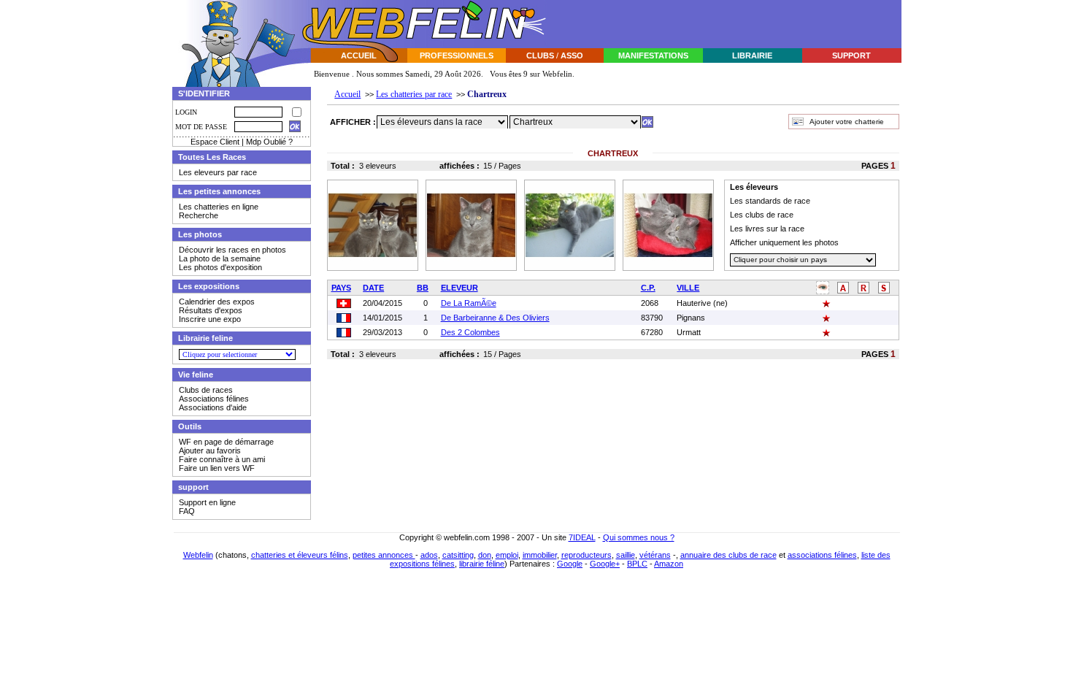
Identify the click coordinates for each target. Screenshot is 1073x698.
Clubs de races (206, 390)
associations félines (822, 555)
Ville (688, 287)
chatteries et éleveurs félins (299, 555)
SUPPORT (851, 55)
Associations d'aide (213, 407)
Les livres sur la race (767, 228)
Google (569, 563)
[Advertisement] (725, 24)
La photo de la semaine (220, 258)
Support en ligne (207, 502)
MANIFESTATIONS (653, 55)
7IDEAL (582, 537)
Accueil (347, 94)
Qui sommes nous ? (638, 537)
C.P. (648, 287)
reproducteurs (586, 555)
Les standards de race (770, 200)
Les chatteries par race (414, 94)
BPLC (637, 563)
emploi (507, 555)
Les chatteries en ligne (218, 206)
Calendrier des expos (217, 301)
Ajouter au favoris (210, 450)
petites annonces (384, 555)
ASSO (572, 55)
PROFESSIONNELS (456, 55)
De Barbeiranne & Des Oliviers (495, 317)
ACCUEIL (359, 55)
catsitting (458, 555)
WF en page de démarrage (226, 441)
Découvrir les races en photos (232, 249)
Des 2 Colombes (470, 332)
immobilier (540, 555)
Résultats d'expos (210, 310)
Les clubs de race (761, 214)
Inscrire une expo (210, 319)
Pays (341, 287)
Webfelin (198, 555)
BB (422, 287)
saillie (625, 555)
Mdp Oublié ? (269, 141)
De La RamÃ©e (468, 303)
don (484, 555)
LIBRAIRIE (752, 55)
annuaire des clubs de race (728, 555)
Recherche (198, 215)
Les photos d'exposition (220, 267)
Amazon (668, 563)
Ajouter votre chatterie (846, 122)
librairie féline (481, 563)
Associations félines (214, 398)
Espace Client (215, 141)
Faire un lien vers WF (217, 468)
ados (429, 555)
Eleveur (459, 287)
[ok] (647, 122)
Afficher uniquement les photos (784, 242)
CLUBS (540, 55)
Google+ (605, 563)
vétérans (655, 555)
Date (373, 287)
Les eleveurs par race (218, 172)
